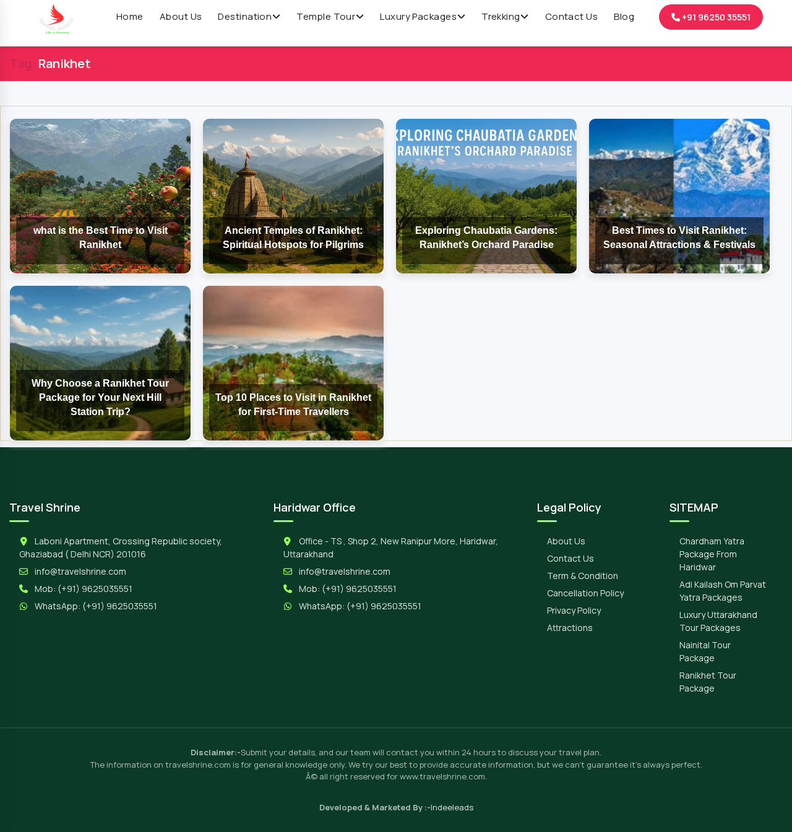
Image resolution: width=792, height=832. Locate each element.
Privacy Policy (574, 610)
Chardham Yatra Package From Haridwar (711, 554)
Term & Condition (582, 575)
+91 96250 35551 (715, 17)
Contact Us (570, 558)
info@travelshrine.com (80, 571)
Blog (624, 16)
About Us (566, 541)
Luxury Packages (418, 16)
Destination (245, 16)
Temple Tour (325, 16)
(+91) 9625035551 (95, 588)
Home (130, 16)
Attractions (570, 627)
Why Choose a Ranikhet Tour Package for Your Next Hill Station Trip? (100, 397)
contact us (571, 16)
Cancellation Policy (585, 593)
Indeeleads (452, 807)
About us (181, 16)
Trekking (500, 16)
